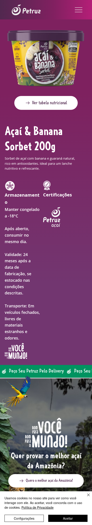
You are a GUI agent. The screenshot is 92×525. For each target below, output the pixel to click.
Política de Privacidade (37, 507)
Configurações (24, 518)
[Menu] (78, 10)
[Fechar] (85, 497)
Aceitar (68, 518)
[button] (46, 103)
